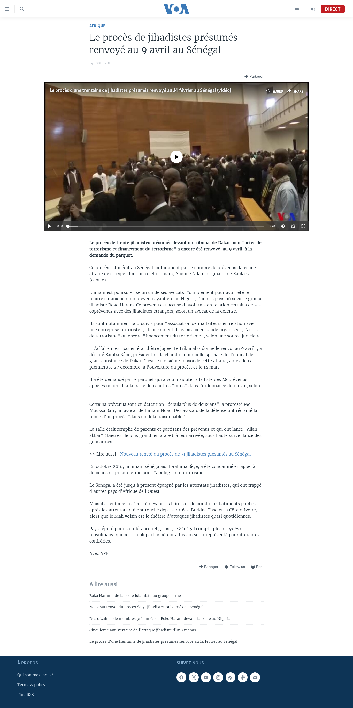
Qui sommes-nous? (35, 675)
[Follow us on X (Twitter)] (193, 677)
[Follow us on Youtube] (206, 677)
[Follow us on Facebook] (181, 677)
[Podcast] (243, 677)
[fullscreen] (303, 226)
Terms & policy (31, 685)
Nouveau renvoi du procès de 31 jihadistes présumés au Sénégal (185, 454)
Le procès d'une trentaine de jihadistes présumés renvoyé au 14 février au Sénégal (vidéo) (140, 90)
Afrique (97, 26)
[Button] (254, 76)
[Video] (297, 9)
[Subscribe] (255, 677)
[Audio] (313, 9)
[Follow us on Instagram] (218, 677)
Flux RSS (25, 694)
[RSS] (230, 677)
